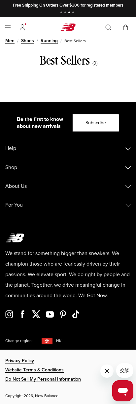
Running (49, 40)
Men (10, 40)
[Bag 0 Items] (125, 27)
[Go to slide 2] (66, 13)
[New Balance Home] (68, 27)
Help (10, 148)
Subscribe (95, 123)
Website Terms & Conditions (34, 370)
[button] (22, 27)
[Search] (108, 27)
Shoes (27, 40)
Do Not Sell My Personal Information (43, 379)
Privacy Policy (19, 360)
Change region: (19, 340)
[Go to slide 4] (74, 13)
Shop (11, 167)
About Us (16, 186)
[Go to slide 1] (62, 13)
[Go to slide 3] (70, 13)
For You (14, 205)
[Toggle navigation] (8, 27)
